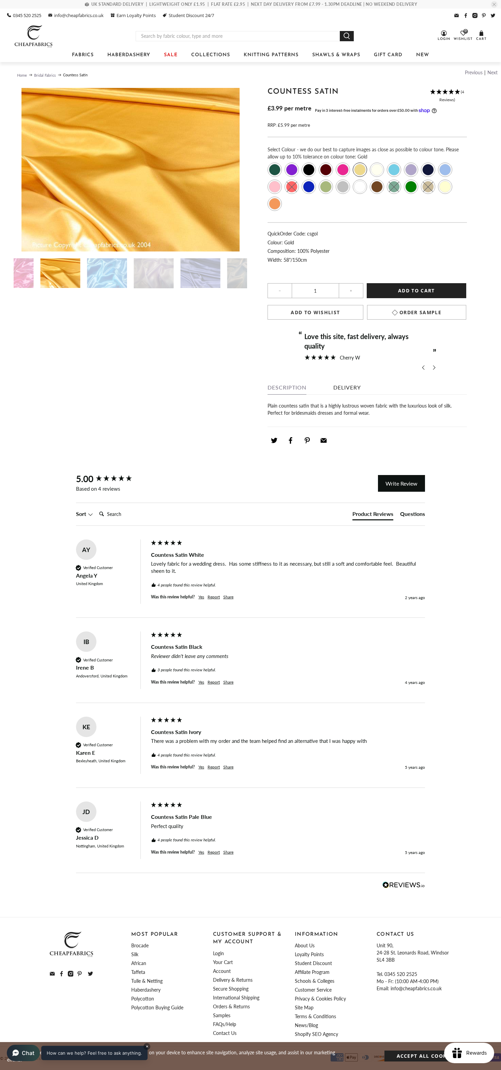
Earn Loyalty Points (136, 15)
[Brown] (377, 187)
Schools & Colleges (314, 981)
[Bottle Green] (275, 170)
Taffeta (138, 972)
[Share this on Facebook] (290, 440)
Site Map (304, 1007)
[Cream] (445, 187)
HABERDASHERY (128, 55)
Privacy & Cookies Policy (320, 999)
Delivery (347, 387)
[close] (494, 4)
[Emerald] (394, 187)
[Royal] (309, 187)
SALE (171, 55)
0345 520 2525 (27, 15)
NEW (422, 55)
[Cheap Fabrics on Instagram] (475, 15)
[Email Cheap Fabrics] (456, 15)
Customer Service (313, 990)
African (138, 963)
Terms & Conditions (315, 1016)
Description (287, 387)
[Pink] (275, 187)
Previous (474, 72)
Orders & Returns (231, 1006)
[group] (112, 479)
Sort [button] (82, 513)
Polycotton (142, 999)
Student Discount (313, 963)
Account (222, 971)
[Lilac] (411, 170)
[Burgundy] (326, 170)
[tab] (372, 515)
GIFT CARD (388, 55)
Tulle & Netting (147, 981)
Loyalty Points (309, 954)
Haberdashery (146, 990)
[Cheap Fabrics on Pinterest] (484, 15)
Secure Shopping (230, 989)
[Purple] (292, 170)
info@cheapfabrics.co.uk (79, 15)
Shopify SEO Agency (316, 1034)
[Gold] (360, 170)
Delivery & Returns (233, 980)
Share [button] (228, 596)
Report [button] (214, 596)
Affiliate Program (312, 972)
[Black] (309, 170)
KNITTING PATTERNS (271, 55)
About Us (305, 945)
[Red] (292, 187)
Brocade (140, 945)
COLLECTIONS (210, 55)
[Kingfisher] (394, 170)
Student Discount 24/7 (191, 15)
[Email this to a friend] (323, 440)
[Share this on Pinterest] (307, 440)
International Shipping (236, 997)
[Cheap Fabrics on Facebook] (466, 15)
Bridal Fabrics (45, 75)
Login (218, 953)
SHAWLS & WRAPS (336, 55)
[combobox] (238, 36)
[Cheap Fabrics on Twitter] (493, 15)
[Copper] (275, 204)
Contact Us (225, 1033)
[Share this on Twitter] (274, 440)
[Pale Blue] (445, 170)
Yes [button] (201, 596)
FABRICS (83, 55)
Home (22, 75)
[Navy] (428, 170)
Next (492, 72)
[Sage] (326, 187)
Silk (134, 954)
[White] (360, 187)
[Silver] (343, 187)
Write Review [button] (401, 483)
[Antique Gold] (428, 187)
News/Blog (306, 1025)
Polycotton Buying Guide (157, 1007)
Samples (221, 1015)
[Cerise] (343, 170)
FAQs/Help (224, 1024)
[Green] (411, 187)
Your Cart (223, 962)
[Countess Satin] (130, 169)
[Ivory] (377, 170)
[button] (447, 96)
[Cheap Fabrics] (34, 36)
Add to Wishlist (315, 312)
